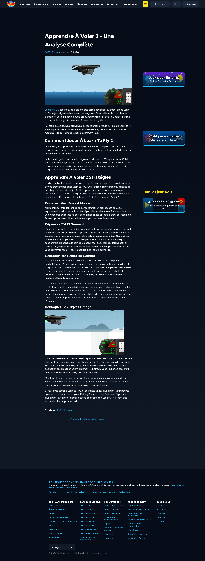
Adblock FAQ (124, 492)
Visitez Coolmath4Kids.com (163, 81)
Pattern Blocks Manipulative (134, 524)
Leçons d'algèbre (111, 509)
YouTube (161, 521)
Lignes (107, 523)
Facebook (161, 517)
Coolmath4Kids (135, 505)
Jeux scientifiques (88, 529)
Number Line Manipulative (139, 519)
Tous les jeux (129, 4)
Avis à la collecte (56, 492)
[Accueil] (11, 4)
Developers (54, 529)
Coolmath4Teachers (137, 534)
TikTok (160, 505)
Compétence (41, 4)
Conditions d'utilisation (77, 492)
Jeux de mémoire (87, 521)
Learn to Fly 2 (52, 109)
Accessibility (54, 537)
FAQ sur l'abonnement (59, 517)
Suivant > (103, 419)
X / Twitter (161, 509)
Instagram (161, 513)
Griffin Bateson (53, 52)
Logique (69, 4)
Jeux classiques (87, 525)
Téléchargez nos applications (87, 538)
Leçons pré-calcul (112, 513)
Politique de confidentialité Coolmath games (81, 482)
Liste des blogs (90, 419)
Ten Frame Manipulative (138, 509)
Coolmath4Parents (136, 538)
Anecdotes (97, 4)
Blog (51, 525)
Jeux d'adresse (86, 509)
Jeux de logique (87, 517)
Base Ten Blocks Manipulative (135, 514)
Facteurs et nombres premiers (113, 529)
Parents (52, 513)
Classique (82, 4)
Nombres (56, 4)
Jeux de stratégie (88, 505)
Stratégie (25, 4)
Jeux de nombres (88, 513)
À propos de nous (57, 509)
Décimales (108, 534)
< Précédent (74, 419)
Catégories (113, 4)
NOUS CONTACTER (57, 533)
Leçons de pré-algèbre (114, 505)
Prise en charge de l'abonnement (63, 521)
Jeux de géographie (89, 533)
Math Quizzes (134, 530)
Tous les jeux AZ (156, 192)
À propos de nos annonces (103, 492)
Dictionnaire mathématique (111, 518)
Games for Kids (55, 505)
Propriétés (108, 538)
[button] (145, 4)
